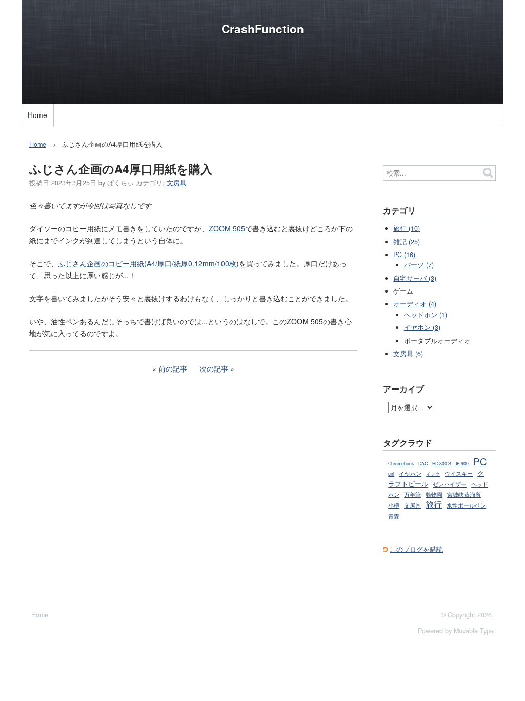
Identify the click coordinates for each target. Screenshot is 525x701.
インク (433, 474)
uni (391, 474)
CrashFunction (262, 29)
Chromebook (401, 463)
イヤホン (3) (422, 327)
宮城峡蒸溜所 (464, 494)
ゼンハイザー (450, 484)
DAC (423, 463)
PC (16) (404, 254)
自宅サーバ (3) (414, 278)
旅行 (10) (406, 228)
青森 (393, 516)
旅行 (434, 504)
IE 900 (462, 463)
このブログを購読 (416, 549)
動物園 (434, 494)
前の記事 (172, 368)
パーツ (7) (419, 264)
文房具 (177, 182)
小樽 (393, 505)
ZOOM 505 (227, 228)
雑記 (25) (406, 241)
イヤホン (410, 473)
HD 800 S (441, 463)
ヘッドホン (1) (425, 314)
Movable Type (474, 630)
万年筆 (412, 494)
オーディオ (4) (414, 303)
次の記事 (213, 368)
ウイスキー (459, 473)
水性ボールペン (466, 505)
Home (37, 115)
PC (480, 461)
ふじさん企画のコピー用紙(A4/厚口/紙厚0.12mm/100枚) (148, 263)
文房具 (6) (408, 353)
